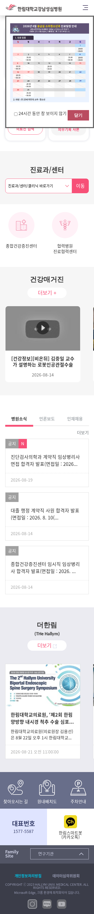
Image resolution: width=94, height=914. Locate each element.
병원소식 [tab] (19, 419)
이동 (80, 186)
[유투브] (61, 903)
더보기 (83, 433)
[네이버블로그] (47, 903)
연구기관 (46, 854)
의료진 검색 (25, 129)
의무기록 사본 (68, 129)
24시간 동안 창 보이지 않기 (43, 113)
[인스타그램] (32, 903)
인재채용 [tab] (75, 419)
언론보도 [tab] (47, 419)
